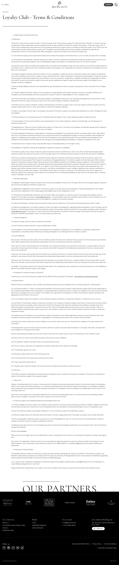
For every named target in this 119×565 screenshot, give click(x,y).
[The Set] (28, 502)
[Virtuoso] (111, 502)
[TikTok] (22, 547)
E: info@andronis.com (69, 522)
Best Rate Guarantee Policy (107, 548)
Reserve (108, 4)
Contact (5, 528)
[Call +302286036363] (116, 4)
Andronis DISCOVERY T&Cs (80, 544)
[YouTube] (13, 547)
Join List (99, 528)
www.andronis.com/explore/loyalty (86, 276)
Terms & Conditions (110, 544)
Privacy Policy (96, 544)
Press (34, 522)
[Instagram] (8, 547)
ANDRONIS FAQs (8, 530)
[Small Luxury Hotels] (49, 503)
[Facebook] (4, 547)
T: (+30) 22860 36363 (69, 525)
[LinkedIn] (17, 547)
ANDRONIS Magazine (39, 525)
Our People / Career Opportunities (14, 525)
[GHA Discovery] (70, 502)
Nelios (115, 560)
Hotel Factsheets (37, 528)
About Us (6, 522)
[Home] (59, 4)
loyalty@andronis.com (43, 197)
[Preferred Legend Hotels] (8, 503)
